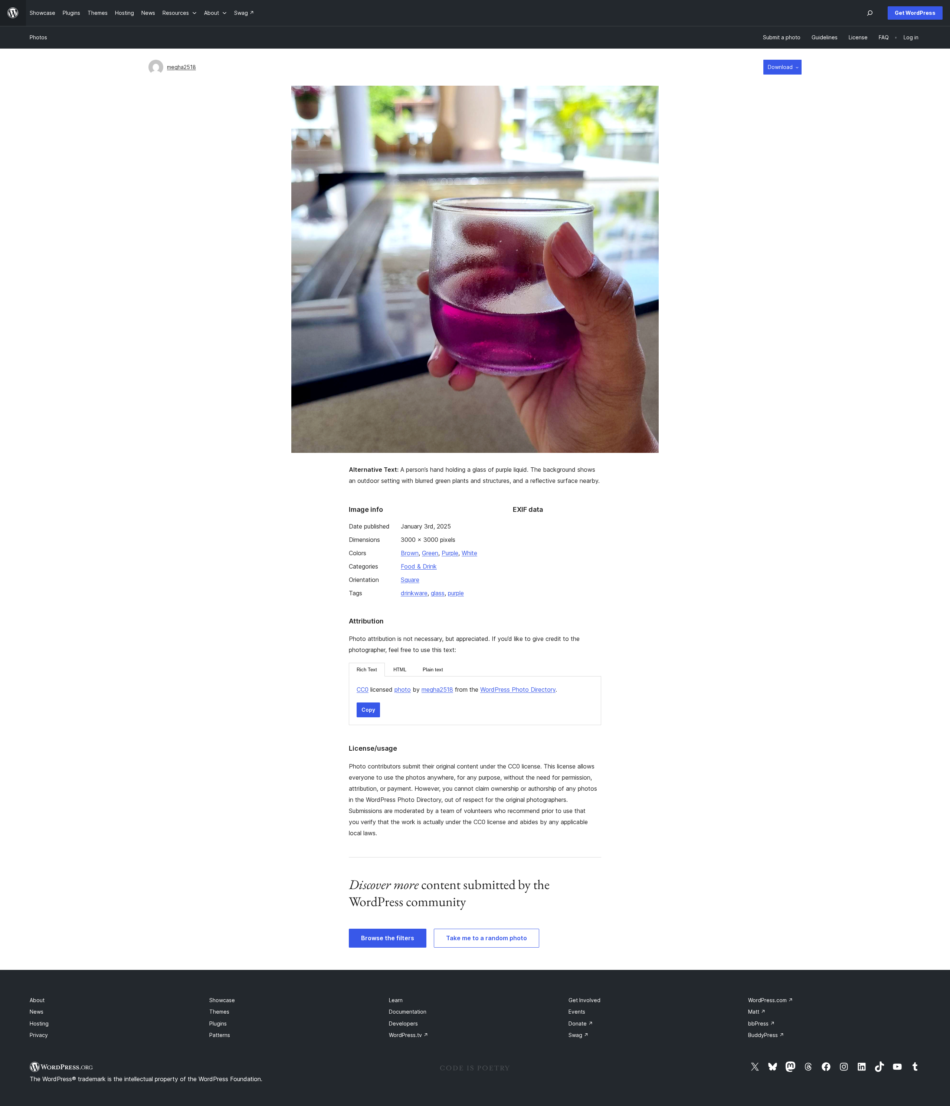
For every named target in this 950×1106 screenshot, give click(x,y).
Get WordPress (915, 13)
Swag (579, 1035)
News (36, 1011)
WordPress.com (770, 1000)
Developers (403, 1023)
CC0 (362, 689)
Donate (581, 1023)
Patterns (219, 1035)
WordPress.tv (408, 1035)
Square (410, 579)
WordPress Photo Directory (518, 689)
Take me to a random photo (486, 938)
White (469, 553)
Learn (396, 1000)
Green (430, 553)
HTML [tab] (399, 669)
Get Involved (584, 1000)
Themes (219, 1011)
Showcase (222, 1000)
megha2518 (181, 67)
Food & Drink (419, 566)
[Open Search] (869, 13)
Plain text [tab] (433, 669)
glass (438, 593)
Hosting (39, 1023)
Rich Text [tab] (367, 669)
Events (577, 1011)
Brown (410, 553)
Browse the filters (387, 938)
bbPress (761, 1023)
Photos (38, 37)
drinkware (414, 593)
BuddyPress (766, 1035)
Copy (368, 710)
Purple (450, 553)
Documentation (407, 1011)
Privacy (39, 1035)
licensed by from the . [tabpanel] (457, 689)
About (37, 1000)
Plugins (218, 1023)
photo (402, 689)
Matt (757, 1011)
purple (456, 593)
